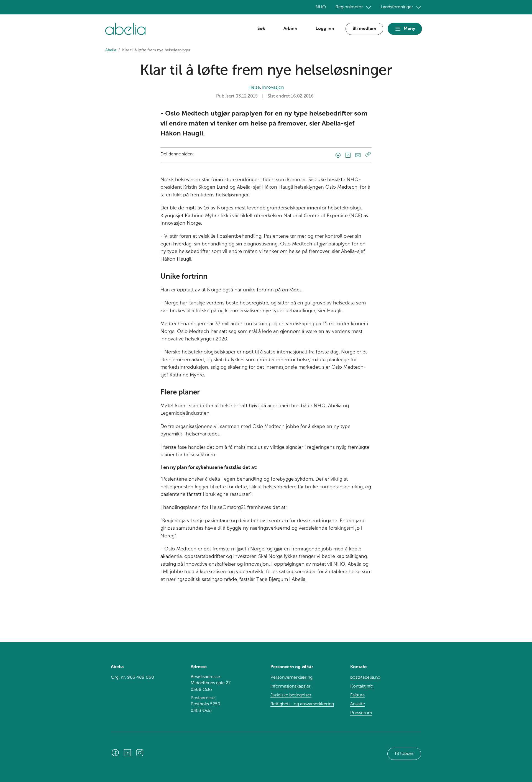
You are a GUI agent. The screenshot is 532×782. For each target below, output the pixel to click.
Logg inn (325, 29)
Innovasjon (273, 87)
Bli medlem (364, 29)
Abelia (110, 50)
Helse (254, 87)
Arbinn (290, 29)
